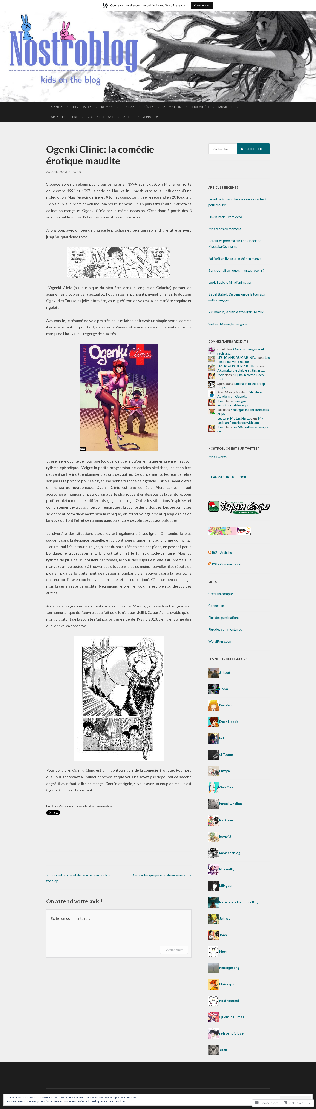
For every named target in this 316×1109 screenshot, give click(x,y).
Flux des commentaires (225, 629)
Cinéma (129, 107)
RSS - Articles (222, 552)
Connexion (216, 605)
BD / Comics (82, 107)
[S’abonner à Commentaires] (209, 564)
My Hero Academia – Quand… (239, 394)
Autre (128, 117)
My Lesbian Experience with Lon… (240, 420)
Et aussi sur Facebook (227, 477)
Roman (107, 107)
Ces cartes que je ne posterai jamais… (162, 875)
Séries (149, 107)
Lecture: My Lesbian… (233, 418)
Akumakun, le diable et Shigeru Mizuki (236, 312)
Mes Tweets (217, 457)
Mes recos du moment (224, 229)
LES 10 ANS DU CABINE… (237, 357)
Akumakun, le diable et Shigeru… (241, 370)
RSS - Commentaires (227, 564)
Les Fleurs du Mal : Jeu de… (243, 359)
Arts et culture (64, 117)
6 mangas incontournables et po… (234, 403)
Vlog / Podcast (100, 117)
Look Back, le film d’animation (230, 282)
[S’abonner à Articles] (209, 552)
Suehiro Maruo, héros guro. (228, 324)
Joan (76, 171)
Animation (172, 107)
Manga (57, 107)
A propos (151, 117)
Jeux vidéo (200, 107)
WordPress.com (220, 641)
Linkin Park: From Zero (225, 217)
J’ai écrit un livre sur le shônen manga (234, 258)
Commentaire (174, 950)
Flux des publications (223, 617)
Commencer (201, 5)
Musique (225, 107)
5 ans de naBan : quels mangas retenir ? (236, 270)
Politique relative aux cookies (108, 1101)
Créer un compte (220, 594)
